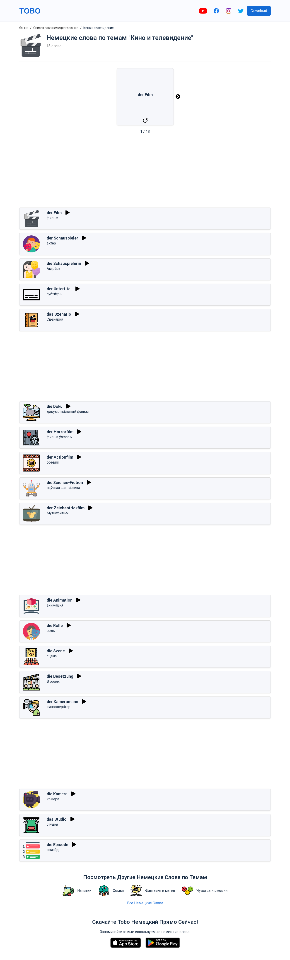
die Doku (55, 406)
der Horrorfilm (60, 431)
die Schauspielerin (64, 263)
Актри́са (53, 268)
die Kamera (57, 793)
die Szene (56, 650)
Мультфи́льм (57, 513)
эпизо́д (53, 850)
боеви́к (53, 462)
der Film (54, 212)
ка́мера (53, 799)
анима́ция (55, 605)
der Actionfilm (60, 457)
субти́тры (55, 294)
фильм (52, 218)
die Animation (59, 600)
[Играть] (67, 212)
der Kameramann (62, 701)
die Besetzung (60, 676)
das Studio (57, 819)
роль (51, 631)
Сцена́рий (55, 319)
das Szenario (59, 314)
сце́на (52, 656)
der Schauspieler (62, 238)
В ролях (53, 681)
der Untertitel (59, 288)
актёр (51, 243)
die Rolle (55, 625)
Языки (23, 28)
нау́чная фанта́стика (63, 488)
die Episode (57, 844)
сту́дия (52, 824)
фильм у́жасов (59, 437)
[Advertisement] (145, 172)
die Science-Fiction (65, 482)
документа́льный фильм (68, 411)
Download (259, 11)
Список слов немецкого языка (55, 28)
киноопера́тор (58, 707)
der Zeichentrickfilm (66, 507)
